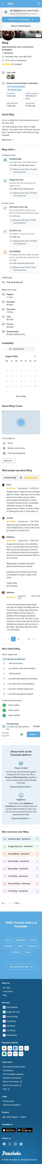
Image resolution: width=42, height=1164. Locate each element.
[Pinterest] (21, 1144)
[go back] (2, 3)
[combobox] (21, 349)
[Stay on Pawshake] (22, 734)
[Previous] (8, 639)
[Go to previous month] (30, 356)
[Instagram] (15, 1144)
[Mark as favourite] (39, 4)
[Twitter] (9, 1144)
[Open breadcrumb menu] (9, 903)
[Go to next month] (35, 356)
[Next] (34, 639)
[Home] (3, 903)
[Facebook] (4, 1144)
